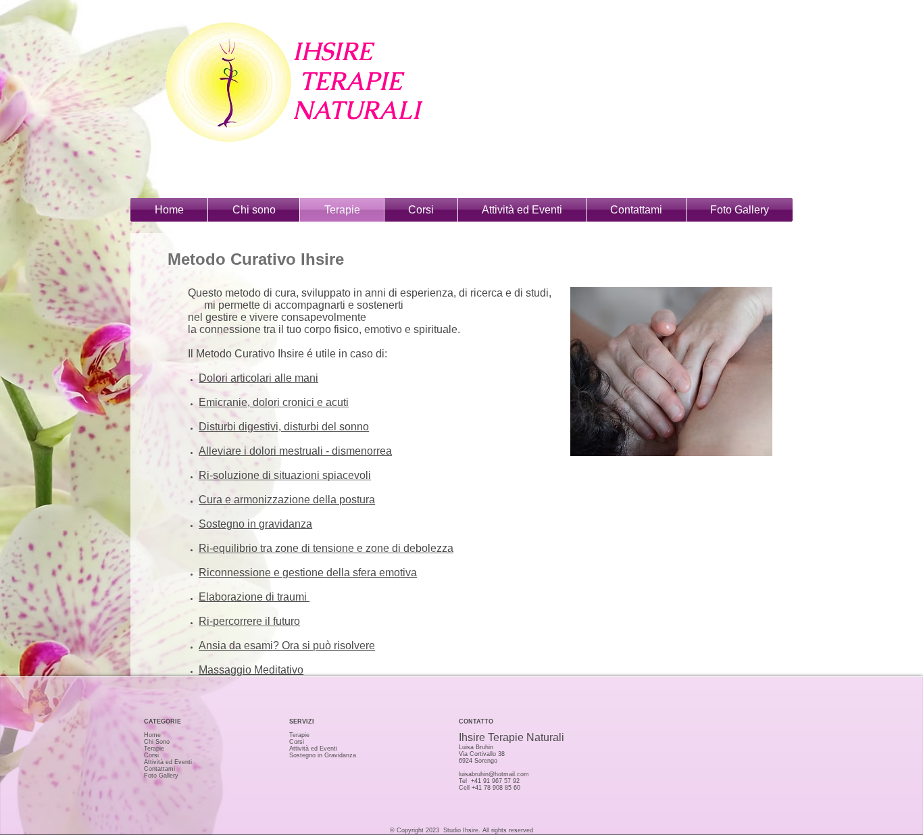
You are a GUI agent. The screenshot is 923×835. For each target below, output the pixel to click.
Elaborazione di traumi (254, 597)
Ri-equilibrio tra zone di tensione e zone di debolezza (326, 548)
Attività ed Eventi (168, 762)
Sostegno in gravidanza (255, 524)
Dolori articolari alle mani (258, 378)
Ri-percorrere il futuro (249, 621)
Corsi (151, 755)
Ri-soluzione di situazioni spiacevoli (285, 475)
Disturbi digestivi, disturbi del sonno (284, 426)
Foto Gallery (161, 775)
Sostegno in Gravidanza (322, 755)
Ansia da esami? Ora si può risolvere (287, 645)
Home (152, 735)
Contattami (159, 768)
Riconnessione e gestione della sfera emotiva (308, 572)
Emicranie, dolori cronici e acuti (274, 402)
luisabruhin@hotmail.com (494, 774)
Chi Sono (157, 741)
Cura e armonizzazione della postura (287, 499)
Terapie (154, 748)
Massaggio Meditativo (251, 670)
